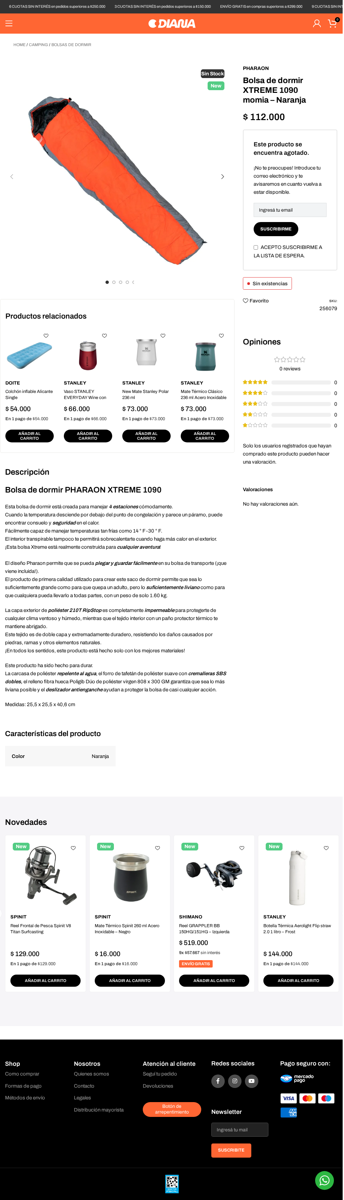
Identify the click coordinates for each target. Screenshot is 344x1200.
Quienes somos (91, 1074)
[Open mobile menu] (9, 23)
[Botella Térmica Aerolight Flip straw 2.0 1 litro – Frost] (298, 875)
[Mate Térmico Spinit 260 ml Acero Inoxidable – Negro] (130, 875)
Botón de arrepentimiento (172, 1109)
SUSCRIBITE (231, 1150)
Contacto (84, 1086)
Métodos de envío (25, 1097)
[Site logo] (172, 23)
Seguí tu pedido (160, 1074)
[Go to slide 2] (114, 282)
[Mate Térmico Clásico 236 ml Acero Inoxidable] (205, 352)
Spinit (18, 916)
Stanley (75, 383)
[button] (11, 176)
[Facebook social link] (218, 1081)
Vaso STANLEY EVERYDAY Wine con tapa (85, 397)
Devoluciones (158, 1086)
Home (19, 44)
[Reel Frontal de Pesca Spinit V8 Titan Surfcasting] (45, 875)
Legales (82, 1097)
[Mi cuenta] (316, 23)
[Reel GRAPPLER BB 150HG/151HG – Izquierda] (214, 875)
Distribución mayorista (99, 1110)
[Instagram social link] (235, 1081)
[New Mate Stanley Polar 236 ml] (146, 352)
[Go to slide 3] (120, 282)
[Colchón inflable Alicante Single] (29, 352)
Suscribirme (276, 229)
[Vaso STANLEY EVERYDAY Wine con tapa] (88, 352)
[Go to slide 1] (107, 282)
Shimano (190, 916)
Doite (12, 383)
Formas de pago (23, 1086)
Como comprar (22, 1074)
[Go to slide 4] (127, 282)
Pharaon (256, 68)
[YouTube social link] (251, 1081)
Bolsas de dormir (71, 44)
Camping (38, 44)
